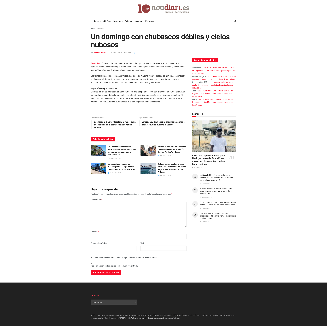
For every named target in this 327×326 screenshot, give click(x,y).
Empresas (149, 21)
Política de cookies (137, 318)
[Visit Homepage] (163, 9)
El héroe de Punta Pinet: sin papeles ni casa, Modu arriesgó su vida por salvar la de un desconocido (217, 191)
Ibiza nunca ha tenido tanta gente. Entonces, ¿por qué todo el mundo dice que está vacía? (212, 85)
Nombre (95, 231)
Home (93, 28)
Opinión (128, 21)
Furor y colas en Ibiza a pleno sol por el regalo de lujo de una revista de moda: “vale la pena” (218, 203)
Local (96, 21)
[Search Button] (235, 21)
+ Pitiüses (107, 21)
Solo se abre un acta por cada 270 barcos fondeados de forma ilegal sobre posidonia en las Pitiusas (172, 168)
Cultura (138, 21)
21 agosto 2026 (115, 158)
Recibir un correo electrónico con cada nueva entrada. (114, 265)
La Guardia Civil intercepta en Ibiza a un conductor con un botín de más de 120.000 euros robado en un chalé (216, 177)
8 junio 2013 (115, 52)
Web (142, 243)
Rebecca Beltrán (100, 52)
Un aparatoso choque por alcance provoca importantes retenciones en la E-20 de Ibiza (121, 167)
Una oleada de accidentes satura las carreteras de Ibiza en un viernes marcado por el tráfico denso (122, 150)
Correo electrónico (100, 243)
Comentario (97, 199)
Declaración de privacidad (154, 318)
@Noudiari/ (96, 63)
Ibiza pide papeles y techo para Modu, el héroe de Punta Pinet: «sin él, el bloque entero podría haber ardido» (208, 160)
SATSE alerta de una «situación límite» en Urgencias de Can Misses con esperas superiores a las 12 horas (213, 70)
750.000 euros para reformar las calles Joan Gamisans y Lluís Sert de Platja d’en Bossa (172, 149)
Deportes (117, 21)
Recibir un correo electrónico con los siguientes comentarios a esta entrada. (124, 257)
